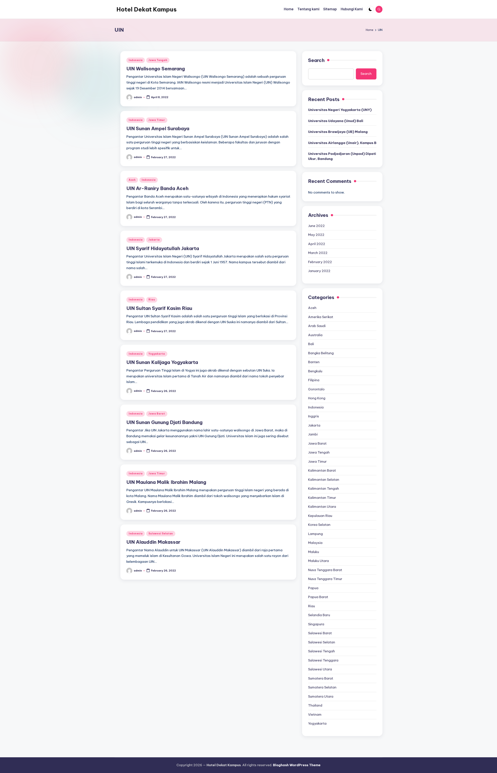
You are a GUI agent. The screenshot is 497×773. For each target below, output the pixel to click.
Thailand (315, 705)
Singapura (316, 624)
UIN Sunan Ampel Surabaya (157, 128)
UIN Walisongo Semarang (155, 69)
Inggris (313, 416)
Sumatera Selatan (322, 687)
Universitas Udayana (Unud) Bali (335, 121)
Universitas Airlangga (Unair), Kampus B (342, 143)
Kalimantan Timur (322, 498)
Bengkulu (315, 371)
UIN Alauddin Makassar (153, 542)
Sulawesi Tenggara (323, 660)
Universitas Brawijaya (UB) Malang (338, 132)
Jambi (313, 434)
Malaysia (315, 543)
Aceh (132, 179)
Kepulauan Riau (320, 516)
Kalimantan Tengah (323, 488)
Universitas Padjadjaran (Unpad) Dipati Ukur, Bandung (342, 156)
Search (316, 60)
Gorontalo (316, 389)
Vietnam (314, 714)
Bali (311, 344)
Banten (314, 362)
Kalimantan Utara (322, 506)
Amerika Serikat (320, 317)
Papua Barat (318, 597)
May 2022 (316, 235)
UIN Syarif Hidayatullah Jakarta (162, 248)
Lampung (315, 534)
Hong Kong (316, 398)
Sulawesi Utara (320, 669)
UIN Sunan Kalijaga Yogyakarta (162, 362)
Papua (313, 588)
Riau (152, 299)
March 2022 (318, 253)
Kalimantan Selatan (323, 479)
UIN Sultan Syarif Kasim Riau (159, 308)
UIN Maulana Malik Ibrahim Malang (166, 482)
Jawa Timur (157, 120)
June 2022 (316, 226)
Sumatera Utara (320, 696)
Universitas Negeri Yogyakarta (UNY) (340, 110)
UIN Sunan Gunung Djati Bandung (164, 422)
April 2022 (316, 244)
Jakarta (154, 239)
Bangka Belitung (321, 353)
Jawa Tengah (158, 60)
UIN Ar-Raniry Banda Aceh (157, 188)
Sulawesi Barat (320, 633)
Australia (315, 335)
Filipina (313, 380)
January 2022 (319, 271)
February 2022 (320, 262)
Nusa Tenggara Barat (325, 570)
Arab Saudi (317, 326)
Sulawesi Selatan (161, 533)
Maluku (313, 552)
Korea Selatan (319, 525)
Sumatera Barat (320, 678)
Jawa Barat (157, 413)
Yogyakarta (157, 353)
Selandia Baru (319, 615)
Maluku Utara (318, 561)
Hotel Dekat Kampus (146, 9)
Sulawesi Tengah (321, 651)
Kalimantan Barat (322, 470)
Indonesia (135, 60)
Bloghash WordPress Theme (297, 765)
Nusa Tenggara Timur (325, 579)
